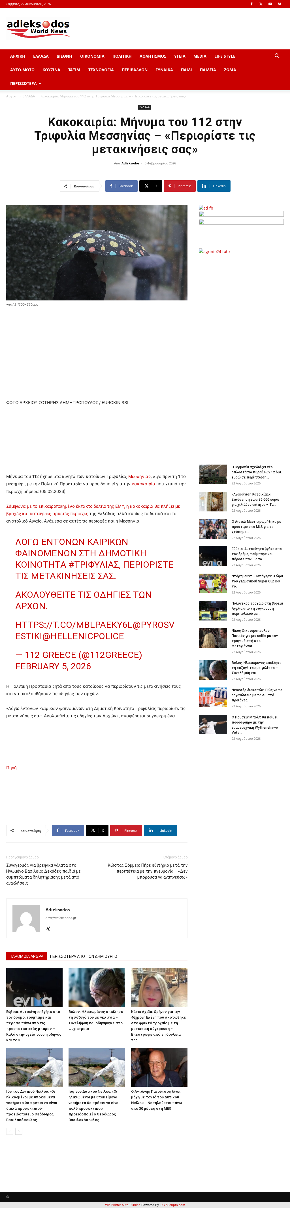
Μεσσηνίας (139, 476)
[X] (261, 4)
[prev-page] (9, 1131)
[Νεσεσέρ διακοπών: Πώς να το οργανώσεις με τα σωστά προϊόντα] (213, 697)
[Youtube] (270, 4)
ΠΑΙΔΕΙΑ (208, 69)
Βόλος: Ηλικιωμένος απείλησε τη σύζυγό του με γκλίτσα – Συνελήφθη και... (257, 668)
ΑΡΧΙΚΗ (17, 56)
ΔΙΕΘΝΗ (64, 56)
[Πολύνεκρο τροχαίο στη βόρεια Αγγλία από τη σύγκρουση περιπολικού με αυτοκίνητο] (213, 610)
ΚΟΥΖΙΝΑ (51, 69)
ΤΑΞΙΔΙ (74, 69)
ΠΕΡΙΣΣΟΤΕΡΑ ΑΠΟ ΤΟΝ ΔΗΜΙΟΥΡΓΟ (83, 956)
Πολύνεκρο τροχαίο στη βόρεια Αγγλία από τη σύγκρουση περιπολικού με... (257, 608)
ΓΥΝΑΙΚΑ (164, 69)
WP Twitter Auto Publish (122, 1205)
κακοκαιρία (143, 483)
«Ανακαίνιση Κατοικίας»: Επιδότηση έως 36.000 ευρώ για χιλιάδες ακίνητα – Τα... (255, 499)
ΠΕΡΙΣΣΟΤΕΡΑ (23, 83)
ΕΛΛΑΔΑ (41, 56)
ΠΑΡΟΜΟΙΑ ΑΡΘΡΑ (26, 956)
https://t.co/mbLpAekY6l (74, 624)
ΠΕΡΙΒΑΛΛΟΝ (135, 69)
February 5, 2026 (53, 666)
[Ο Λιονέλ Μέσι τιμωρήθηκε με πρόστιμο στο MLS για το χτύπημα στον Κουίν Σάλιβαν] (213, 529)
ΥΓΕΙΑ (179, 56)
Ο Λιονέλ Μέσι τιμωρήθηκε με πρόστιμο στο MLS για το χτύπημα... (256, 527)
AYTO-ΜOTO (22, 69)
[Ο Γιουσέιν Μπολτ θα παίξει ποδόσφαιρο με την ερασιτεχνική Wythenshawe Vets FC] (213, 724)
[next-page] (18, 1131)
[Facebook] (251, 4)
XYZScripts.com (173, 1205)
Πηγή (11, 767)
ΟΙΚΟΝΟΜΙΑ (92, 56)
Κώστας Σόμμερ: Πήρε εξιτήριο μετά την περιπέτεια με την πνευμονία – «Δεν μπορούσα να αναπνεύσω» (147, 871)
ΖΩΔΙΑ (230, 69)
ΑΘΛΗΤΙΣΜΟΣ (153, 56)
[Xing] (50, 929)
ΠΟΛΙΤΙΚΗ (122, 56)
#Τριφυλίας (94, 564)
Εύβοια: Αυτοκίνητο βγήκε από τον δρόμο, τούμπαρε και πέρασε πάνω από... (257, 554)
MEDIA (199, 56)
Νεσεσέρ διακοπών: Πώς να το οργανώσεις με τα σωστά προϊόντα (257, 695)
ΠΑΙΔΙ (186, 69)
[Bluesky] (279, 4)
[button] (277, 56)
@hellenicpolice (83, 636)
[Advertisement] (244, 356)
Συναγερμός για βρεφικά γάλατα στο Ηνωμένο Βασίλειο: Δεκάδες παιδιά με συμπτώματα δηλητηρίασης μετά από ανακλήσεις (43, 874)
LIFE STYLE (224, 56)
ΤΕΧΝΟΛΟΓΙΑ (101, 69)
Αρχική (11, 96)
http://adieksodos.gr (61, 918)
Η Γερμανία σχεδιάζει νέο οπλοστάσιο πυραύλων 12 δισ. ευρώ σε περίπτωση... (257, 472)
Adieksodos (130, 163)
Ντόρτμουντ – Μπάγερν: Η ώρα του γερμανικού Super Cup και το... (257, 581)
